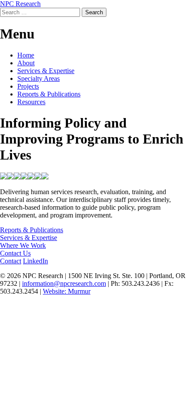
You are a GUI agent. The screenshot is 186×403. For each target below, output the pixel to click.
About (26, 63)
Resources (31, 102)
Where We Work (23, 245)
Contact (10, 261)
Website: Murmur (66, 291)
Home (25, 55)
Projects (28, 86)
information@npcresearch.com (64, 283)
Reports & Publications (48, 94)
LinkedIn (35, 261)
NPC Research (20, 3)
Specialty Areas (38, 78)
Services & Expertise (45, 70)
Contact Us (15, 253)
